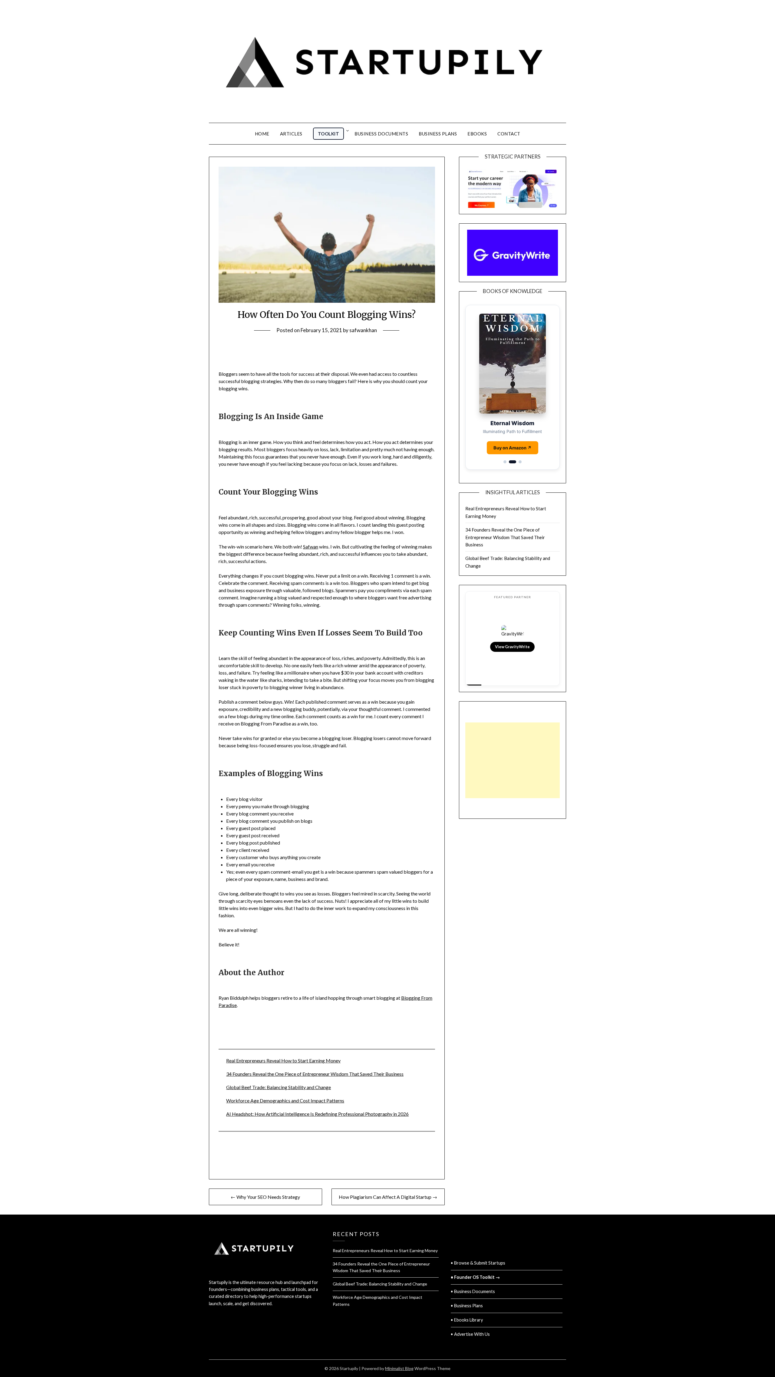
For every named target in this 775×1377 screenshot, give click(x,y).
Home (262, 133)
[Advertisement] (512, 760)
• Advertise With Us (470, 1334)
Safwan (310, 546)
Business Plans (438, 133)
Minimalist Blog (399, 1368)
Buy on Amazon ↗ (512, 447)
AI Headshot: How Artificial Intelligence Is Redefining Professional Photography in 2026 (317, 1114)
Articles (291, 133)
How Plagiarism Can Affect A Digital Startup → (388, 1197)
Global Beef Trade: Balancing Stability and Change (278, 1087)
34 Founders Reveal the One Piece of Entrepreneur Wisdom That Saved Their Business (315, 1074)
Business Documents (381, 133)
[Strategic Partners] (512, 185)
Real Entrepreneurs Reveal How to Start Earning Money (283, 1060)
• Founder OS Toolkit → (475, 1277)
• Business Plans (467, 1305)
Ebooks (477, 133)
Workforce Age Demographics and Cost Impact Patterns (285, 1100)
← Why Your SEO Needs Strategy (265, 1197)
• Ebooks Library (467, 1319)
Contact (508, 133)
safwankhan (363, 330)
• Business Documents (473, 1291)
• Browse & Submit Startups (478, 1262)
